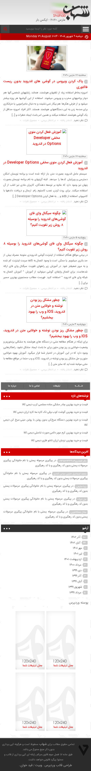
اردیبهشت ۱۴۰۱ (73, 559)
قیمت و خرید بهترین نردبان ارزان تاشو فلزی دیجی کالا (59, 440)
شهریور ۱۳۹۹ (75, 587)
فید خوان (26, 765)
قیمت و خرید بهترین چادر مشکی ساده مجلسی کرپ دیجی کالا (55, 405)
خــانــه (79, 386)
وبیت (38, 765)
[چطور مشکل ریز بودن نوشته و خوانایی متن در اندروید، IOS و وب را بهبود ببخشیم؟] (45, 318)
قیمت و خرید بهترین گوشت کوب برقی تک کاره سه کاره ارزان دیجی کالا (50, 412)
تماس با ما (34, 386)
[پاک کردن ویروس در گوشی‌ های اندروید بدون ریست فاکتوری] (45, 70)
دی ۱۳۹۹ (77, 570)
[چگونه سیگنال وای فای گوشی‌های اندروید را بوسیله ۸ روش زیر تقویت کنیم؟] (45, 225)
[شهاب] (69, 11)
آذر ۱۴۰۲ (75, 537)
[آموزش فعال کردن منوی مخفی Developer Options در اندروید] (45, 144)
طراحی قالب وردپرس (58, 765)
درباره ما (12, 386)
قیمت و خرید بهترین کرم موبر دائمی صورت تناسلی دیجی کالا (56, 433)
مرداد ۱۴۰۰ (75, 564)
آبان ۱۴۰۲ (75, 542)
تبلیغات (56, 386)
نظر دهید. (78, 120)
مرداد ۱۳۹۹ (75, 592)
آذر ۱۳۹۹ (76, 575)
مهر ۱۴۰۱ (77, 548)
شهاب (43, 744)
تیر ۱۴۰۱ (78, 553)
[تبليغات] (61, 669)
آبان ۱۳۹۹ (77, 581)
